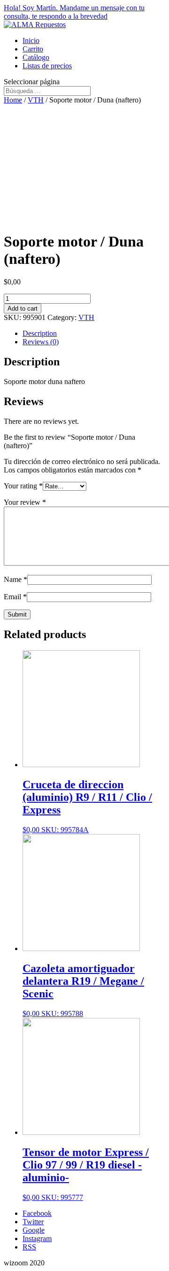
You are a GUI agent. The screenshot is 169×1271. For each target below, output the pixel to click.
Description (40, 333)
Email (15, 597)
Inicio (31, 40)
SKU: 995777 (86, 1173)
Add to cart (23, 308)
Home (13, 100)
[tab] (94, 333)
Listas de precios (47, 66)
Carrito (33, 49)
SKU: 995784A (87, 806)
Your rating (23, 486)
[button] (84, 12)
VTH (36, 100)
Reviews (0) (41, 342)
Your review (25, 502)
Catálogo (36, 57)
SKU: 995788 (83, 989)
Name (15, 579)
